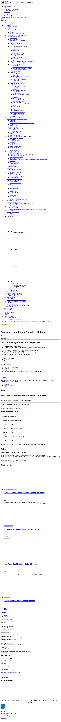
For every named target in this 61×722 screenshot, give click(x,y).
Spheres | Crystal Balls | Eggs (19, 79)
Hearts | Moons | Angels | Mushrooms (21, 76)
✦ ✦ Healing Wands (14, 80)
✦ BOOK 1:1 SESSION (9, 291)
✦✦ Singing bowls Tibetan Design (15, 205)
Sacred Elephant (16, 105)
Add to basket (42, 503)
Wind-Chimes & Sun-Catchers (17, 176)
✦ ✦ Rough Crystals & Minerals (17, 83)
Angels (11, 173)
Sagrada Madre (16, 106)
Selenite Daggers (13, 143)
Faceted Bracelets (16, 51)
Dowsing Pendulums (14, 140)
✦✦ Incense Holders (14, 116)
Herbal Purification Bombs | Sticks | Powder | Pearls (22, 123)
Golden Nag (15, 97)
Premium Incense (16, 102)
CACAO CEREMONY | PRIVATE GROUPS (18, 305)
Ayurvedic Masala (16, 91)
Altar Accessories (14, 144)
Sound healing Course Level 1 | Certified (16, 300)
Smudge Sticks (13, 121)
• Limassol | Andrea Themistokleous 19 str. (11, 661)
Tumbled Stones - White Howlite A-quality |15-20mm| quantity (20, 502)
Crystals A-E (18, 381)
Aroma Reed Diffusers (15, 135)
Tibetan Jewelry (13, 181)
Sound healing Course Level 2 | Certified (16, 301)
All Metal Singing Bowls (15, 153)
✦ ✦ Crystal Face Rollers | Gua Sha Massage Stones (22, 61)
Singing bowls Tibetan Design (17, 155)
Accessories (12, 161)
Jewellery (12, 185)
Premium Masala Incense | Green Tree (21, 104)
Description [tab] (6, 384)
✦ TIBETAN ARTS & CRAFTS (14, 179)
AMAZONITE (11, 381)
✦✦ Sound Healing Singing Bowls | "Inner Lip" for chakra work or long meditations (26, 209)
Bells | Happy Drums (14, 162)
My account (9, 309)
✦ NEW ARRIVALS (12, 27)
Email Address (4, 638)
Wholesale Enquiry (8, 619)
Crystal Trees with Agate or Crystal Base (22, 68)
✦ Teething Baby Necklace (16, 57)
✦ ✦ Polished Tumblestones (16, 82)
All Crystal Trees (16, 65)
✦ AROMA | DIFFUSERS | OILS (15, 128)
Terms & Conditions (8, 626)
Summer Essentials (14, 192)
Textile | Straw (10, 193)
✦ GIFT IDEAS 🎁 (11, 29)
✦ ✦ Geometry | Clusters (15, 71)
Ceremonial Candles (14, 147)
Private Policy (7, 625)
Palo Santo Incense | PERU (18, 101)
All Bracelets (15, 49)
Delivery (6, 7)
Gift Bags (12, 196)
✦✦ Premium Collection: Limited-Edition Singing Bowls (20, 203)
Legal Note (6, 629)
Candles (11, 148)
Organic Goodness (16, 98)
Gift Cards (12, 31)
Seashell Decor (13, 191)
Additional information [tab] (9, 385)
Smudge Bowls (13, 125)
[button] (4, 4)
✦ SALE (9, 28)
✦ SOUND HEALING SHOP (11, 200)
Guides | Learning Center (9, 316)
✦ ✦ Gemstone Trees (15, 64)
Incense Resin (13, 124)
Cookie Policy (7, 627)
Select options (7, 538)
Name (2, 635)
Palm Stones (15, 75)
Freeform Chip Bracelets (18, 53)
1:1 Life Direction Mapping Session (15, 294)
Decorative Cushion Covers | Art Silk (18, 199)
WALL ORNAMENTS (15, 183)
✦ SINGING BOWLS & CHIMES (15, 151)
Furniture (12, 189)
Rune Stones (12, 142)
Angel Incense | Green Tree (18, 90)
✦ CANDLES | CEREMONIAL (14, 146)
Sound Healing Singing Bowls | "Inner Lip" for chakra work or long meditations (28, 159)
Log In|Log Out (10, 312)
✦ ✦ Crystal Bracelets (15, 47)
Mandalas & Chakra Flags (16, 174)
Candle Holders (13, 150)
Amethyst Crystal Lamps (15, 39)
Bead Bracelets (16, 50)
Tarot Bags (12, 139)
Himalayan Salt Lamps (15, 36)
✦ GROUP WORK (8, 302)
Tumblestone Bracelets (17, 54)
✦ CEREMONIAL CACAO (13, 117)
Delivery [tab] (6, 387)
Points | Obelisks (16, 78)
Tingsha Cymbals (14, 163)
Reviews (6, 618)
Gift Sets (12, 32)
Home (2, 321)
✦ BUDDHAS (10, 165)
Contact (5, 615)
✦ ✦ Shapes (12, 72)
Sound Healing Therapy (12, 296)
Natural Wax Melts (14, 132)
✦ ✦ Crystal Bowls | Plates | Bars (17, 60)
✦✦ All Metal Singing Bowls (13, 202)
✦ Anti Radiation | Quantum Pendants (18, 46)
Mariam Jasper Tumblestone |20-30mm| (10, 408)
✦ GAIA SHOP (7, 25)
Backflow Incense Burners (18, 113)
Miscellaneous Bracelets (18, 55)
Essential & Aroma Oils (15, 131)
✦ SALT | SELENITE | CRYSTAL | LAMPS (17, 35)
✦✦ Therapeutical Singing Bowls (14, 206)
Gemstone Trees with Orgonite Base (21, 69)
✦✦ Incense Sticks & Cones (16, 87)
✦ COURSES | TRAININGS (11, 298)
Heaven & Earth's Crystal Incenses (20, 94)
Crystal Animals (16, 73)
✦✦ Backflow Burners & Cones (17, 112)
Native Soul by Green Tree (18, 99)
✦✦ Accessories (10, 210)
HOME (5, 22)
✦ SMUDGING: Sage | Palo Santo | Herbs (17, 119)
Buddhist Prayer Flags (15, 180)
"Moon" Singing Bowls (15, 158)
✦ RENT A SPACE (8, 306)
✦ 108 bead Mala (14, 58)
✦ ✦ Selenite (13, 85)
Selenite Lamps (13, 38)
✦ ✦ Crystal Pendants (15, 45)
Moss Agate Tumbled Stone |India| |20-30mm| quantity (18, 574)
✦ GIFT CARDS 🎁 (9, 24)
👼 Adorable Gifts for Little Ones (17, 33)
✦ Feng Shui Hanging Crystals (14, 169)
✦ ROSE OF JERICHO (12, 127)
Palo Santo (12, 120)
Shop (6, 321)
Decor (11, 187)
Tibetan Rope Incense (17, 110)
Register (8, 311)
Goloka (14, 95)
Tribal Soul (15, 109)
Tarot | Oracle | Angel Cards (16, 138)
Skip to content (4, 1)
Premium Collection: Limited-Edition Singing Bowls (22, 154)
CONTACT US (7, 315)
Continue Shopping (5, 380)
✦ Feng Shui (10, 170)
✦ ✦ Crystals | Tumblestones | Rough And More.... (21, 63)
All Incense (15, 89)
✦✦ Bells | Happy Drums (13, 212)
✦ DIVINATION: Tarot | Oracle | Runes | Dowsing (19, 136)
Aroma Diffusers (13, 129)
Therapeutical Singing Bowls (16, 157)
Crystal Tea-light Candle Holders (17, 40)
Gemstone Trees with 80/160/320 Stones (22, 67)
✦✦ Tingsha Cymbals (12, 213)
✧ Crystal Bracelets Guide (10, 10)
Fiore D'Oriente (16, 93)
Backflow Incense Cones (18, 114)
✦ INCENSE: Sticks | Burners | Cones (16, 86)
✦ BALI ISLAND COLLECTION (15, 184)
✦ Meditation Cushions (12, 166)
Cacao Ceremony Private (12, 297)
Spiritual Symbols (14, 177)
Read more (6, 609)
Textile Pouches (13, 195)
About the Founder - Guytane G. (14, 293)
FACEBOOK (10, 404)
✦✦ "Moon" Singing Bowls (13, 207)
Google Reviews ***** (9, 6)
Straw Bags (12, 197)
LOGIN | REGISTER (9, 308)
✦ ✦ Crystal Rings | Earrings (16, 43)
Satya (13, 108)
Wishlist (8, 313)
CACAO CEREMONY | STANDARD (16, 304)
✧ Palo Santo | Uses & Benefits (11, 9)
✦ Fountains (9, 168)
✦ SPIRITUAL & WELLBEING (14, 172)
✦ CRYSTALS (10, 42)
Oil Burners (12, 134)
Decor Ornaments (14, 188)
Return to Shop (12, 713)
